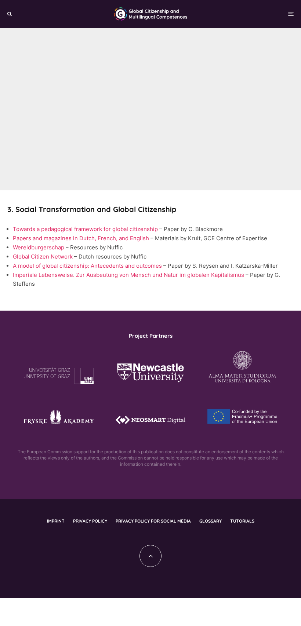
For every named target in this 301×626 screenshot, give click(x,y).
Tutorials (242, 521)
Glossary (210, 521)
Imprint (56, 521)
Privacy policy (90, 521)
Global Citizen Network (43, 256)
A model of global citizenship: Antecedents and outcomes (87, 265)
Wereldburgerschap (38, 247)
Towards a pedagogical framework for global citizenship (85, 229)
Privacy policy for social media (153, 521)
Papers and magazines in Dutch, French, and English (81, 238)
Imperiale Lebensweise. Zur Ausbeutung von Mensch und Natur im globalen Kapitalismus (128, 274)
